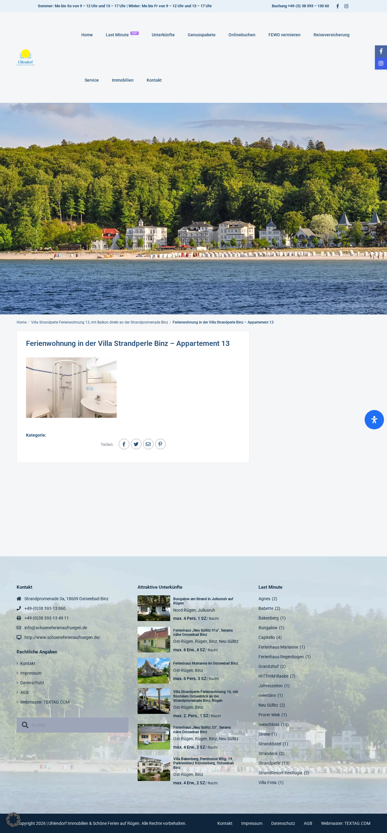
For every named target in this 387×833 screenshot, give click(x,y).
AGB (24, 692)
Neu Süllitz (229, 641)
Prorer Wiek (269, 714)
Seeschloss (269, 724)
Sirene (264, 734)
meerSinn (267, 695)
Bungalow (268, 627)
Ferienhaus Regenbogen (281, 656)
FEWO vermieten (284, 34)
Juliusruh (206, 610)
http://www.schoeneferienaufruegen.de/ (62, 637)
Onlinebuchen (242, 34)
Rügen (201, 641)
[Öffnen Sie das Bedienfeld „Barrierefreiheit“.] (374, 419)
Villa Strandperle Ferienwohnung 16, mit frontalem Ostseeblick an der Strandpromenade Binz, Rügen (205, 696)
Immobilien (123, 80)
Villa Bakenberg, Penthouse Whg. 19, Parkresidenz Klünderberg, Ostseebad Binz (203, 763)
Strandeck (268, 753)
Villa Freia (268, 782)
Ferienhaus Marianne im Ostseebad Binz (205, 663)
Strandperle (269, 763)
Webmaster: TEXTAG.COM (45, 702)
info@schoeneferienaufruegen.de (55, 627)
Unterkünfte (163, 34)
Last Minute (121, 34)
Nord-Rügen (184, 610)
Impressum (30, 673)
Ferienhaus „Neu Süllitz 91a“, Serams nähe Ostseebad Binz (203, 632)
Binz (213, 641)
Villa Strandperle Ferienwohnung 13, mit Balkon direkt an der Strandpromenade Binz (99, 322)
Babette (266, 608)
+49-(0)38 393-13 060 (45, 608)
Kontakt (154, 80)
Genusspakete (202, 34)
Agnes (264, 598)
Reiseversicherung (332, 34)
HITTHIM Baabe (273, 676)
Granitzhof (269, 666)
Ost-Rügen (183, 641)
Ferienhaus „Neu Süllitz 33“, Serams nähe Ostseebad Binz (202, 729)
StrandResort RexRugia (280, 772)
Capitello (267, 637)
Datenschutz (32, 682)
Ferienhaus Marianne (278, 647)
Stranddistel (270, 743)
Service (92, 80)
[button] (13, 819)
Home (87, 34)
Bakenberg (269, 618)
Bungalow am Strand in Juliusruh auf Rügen (203, 601)
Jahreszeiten (271, 685)
